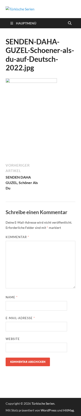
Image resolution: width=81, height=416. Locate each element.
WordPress (48, 410)
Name (12, 297)
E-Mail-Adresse (20, 318)
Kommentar (17, 237)
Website (13, 339)
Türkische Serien (43, 403)
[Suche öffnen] (69, 23)
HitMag (68, 410)
